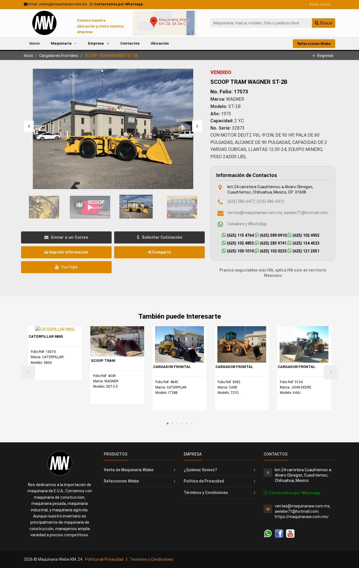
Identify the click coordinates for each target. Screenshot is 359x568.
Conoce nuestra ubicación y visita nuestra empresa (100, 26)
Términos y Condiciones (206, 492)
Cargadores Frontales (58, 55)
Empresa (96, 43)
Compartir (161, 252)
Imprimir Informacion (68, 252)
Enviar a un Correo (69, 237)
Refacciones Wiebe (314, 44)
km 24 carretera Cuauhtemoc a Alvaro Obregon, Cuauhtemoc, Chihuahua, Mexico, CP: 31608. (270, 189)
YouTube (69, 267)
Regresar (325, 55)
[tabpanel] (55, 353)
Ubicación (160, 43)
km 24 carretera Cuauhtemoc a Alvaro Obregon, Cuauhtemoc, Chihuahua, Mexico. (303, 475)
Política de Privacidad (204, 481)
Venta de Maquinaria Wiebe (128, 470)
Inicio (34, 43)
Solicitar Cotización (161, 237)
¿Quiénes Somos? (200, 470)
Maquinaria (61, 43)
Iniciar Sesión (320, 4)
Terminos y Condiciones (151, 559)
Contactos (129, 43)
